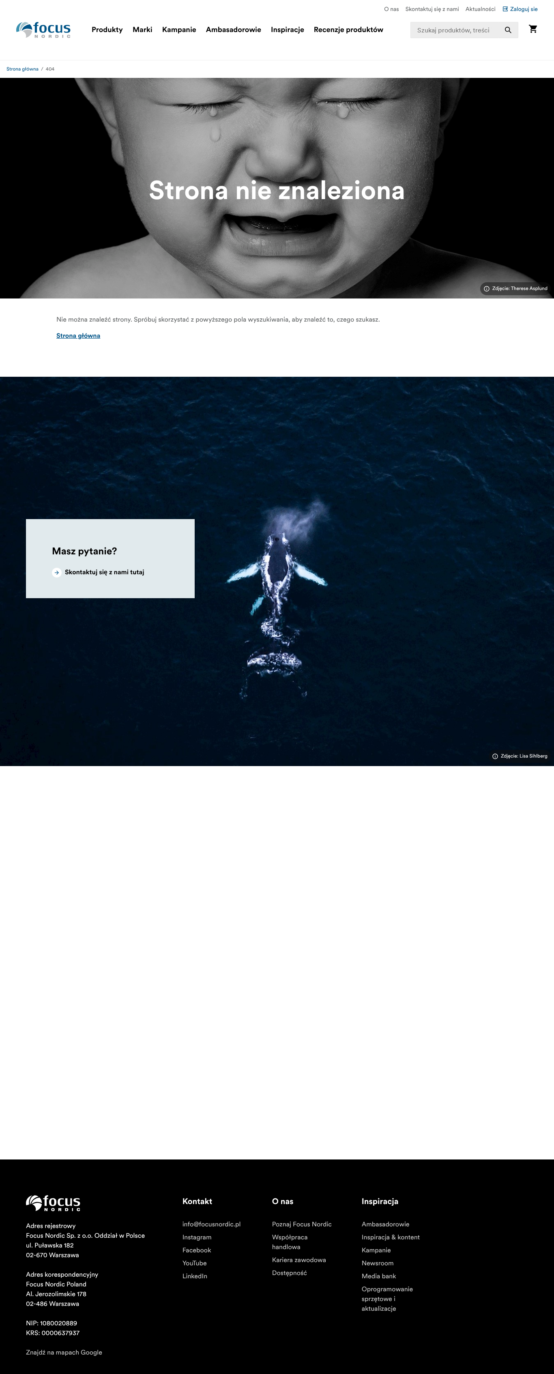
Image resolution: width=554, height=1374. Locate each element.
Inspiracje (287, 30)
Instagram (197, 1237)
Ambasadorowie (233, 30)
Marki (142, 30)
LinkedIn (195, 1276)
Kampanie (179, 30)
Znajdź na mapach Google (64, 1352)
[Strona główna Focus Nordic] (43, 30)
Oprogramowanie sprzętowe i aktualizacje (387, 1299)
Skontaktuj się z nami (432, 9)
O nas (391, 9)
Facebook (197, 1250)
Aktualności (481, 9)
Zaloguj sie (524, 9)
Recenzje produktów (348, 30)
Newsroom (378, 1263)
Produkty (107, 30)
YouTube (195, 1263)
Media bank (379, 1276)
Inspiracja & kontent (391, 1237)
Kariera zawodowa (299, 1260)
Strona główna (22, 69)
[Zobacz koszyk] (533, 30)
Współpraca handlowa (290, 1242)
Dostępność (289, 1273)
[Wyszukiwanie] (508, 30)
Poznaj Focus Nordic (302, 1224)
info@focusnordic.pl (212, 1224)
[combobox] (464, 30)
